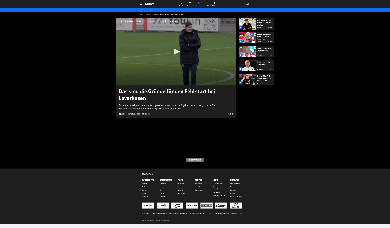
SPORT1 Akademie (219, 195)
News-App (198, 184)
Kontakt (233, 190)
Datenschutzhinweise (159, 213)
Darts (144, 190)
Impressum (146, 213)
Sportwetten (217, 192)
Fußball (144, 184)
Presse (232, 193)
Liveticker (198, 187)
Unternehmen (235, 184)
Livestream (181, 187)
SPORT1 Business (236, 197)
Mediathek (181, 184)
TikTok (162, 193)
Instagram (163, 187)
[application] (176, 51)
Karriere (233, 187)
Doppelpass (181, 193)
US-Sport (145, 193)
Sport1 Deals (199, 190)
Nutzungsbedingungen (197, 213)
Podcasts (180, 190)
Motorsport (146, 187)
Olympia (145, 197)
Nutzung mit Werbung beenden (218, 213)
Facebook (163, 184)
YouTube (162, 197)
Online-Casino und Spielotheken (219, 188)
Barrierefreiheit (236, 213)
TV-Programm (217, 184)
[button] (176, 51)
